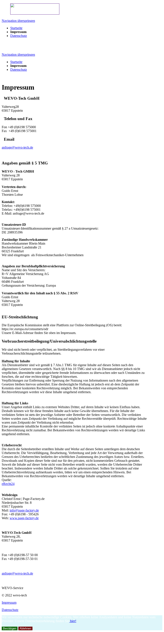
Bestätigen (9, 628)
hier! (72, 621)
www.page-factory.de (24, 518)
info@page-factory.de (24, 510)
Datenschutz (10, 610)
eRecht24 (8, 484)
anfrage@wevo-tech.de (17, 147)
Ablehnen (25, 628)
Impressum (9, 602)
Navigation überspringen (18, 21)
